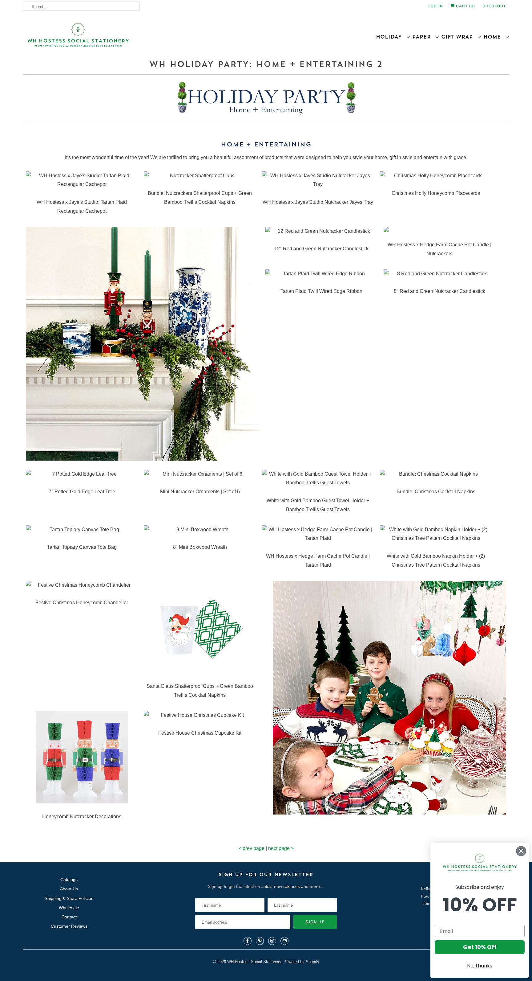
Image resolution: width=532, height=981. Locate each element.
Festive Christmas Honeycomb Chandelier (81, 602)
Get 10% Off (480, 947)
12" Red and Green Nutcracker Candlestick (321, 248)
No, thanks (479, 965)
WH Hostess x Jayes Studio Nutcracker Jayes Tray (318, 202)
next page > (281, 848)
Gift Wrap (459, 37)
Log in (435, 6)
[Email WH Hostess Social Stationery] (284, 941)
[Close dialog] (521, 851)
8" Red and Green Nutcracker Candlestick (439, 291)
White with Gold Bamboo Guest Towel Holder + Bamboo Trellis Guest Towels (318, 505)
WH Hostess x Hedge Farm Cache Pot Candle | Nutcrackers (439, 249)
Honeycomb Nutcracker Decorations (81, 816)
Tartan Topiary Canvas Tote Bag (82, 547)
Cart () (465, 6)
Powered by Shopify (301, 961)
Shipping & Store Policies (69, 898)
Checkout (494, 6)
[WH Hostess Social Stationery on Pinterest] (260, 941)
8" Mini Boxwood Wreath (200, 547)
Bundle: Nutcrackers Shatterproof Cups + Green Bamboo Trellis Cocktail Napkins (200, 198)
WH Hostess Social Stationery (254, 961)
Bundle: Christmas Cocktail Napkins (436, 491)
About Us (69, 888)
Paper (423, 37)
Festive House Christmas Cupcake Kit (199, 733)
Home (494, 37)
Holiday (391, 37)
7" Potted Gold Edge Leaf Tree (82, 491)
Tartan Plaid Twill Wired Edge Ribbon (321, 291)
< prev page (251, 848)
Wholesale (69, 907)
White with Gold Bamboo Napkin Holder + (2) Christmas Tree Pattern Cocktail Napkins (436, 560)
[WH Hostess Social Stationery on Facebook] (248, 941)
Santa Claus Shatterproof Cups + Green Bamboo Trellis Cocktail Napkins (200, 690)
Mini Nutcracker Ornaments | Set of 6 (200, 491)
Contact (69, 916)
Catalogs (69, 879)
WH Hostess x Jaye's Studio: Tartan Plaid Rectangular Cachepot (82, 206)
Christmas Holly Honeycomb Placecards (436, 193)
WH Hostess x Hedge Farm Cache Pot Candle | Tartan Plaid (318, 560)
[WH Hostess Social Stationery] (143, 37)
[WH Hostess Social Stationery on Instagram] (272, 941)
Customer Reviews (69, 926)
